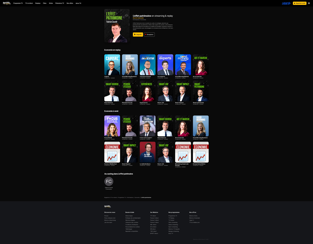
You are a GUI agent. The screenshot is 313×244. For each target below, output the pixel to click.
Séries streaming (173, 224)
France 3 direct (154, 220)
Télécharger (128, 229)
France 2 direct (154, 218)
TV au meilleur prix (194, 222)
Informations (136, 19)
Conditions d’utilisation (131, 224)
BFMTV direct (154, 233)
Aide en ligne (129, 216)
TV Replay (171, 218)
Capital (106, 76)
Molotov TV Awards (174, 229)
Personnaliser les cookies (132, 227)
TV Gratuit (171, 220)
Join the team (108, 222)
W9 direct (153, 229)
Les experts (161, 76)
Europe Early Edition (199, 164)
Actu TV (170, 233)
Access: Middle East (110, 164)
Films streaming (172, 222)
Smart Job (160, 102)
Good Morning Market (182, 76)
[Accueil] (7, 3)
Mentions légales (130, 220)
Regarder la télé (300, 3)
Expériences (144, 102)
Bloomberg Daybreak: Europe (182, 164)
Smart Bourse (108, 102)
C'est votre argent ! (146, 137)
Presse (106, 216)
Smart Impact (179, 102)
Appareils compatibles (131, 231)
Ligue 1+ (191, 220)
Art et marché (197, 76)
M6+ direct (153, 224)
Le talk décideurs (145, 164)
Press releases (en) (109, 218)
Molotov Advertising (110, 220)
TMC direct (153, 231)
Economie (143, 19)
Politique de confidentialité (132, 218)
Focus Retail (108, 137)
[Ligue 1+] (286, 3)
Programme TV (172, 216)
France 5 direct (154, 222)
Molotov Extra (193, 216)
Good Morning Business (129, 76)
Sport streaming (173, 227)
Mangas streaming (173, 231)
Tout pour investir (145, 76)
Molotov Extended (194, 218)
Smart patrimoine (198, 102)
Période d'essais (127, 102)
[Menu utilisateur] (308, 3)
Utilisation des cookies (131, 222)
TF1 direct (153, 216)
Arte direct (153, 227)
